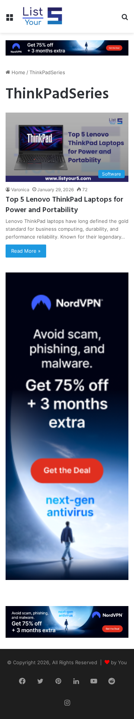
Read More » (26, 251)
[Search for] (124, 19)
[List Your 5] (42, 16)
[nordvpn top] (67, 47)
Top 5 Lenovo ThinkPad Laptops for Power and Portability (64, 205)
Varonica (20, 189)
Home (17, 72)
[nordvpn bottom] (67, 621)
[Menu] (9, 19)
